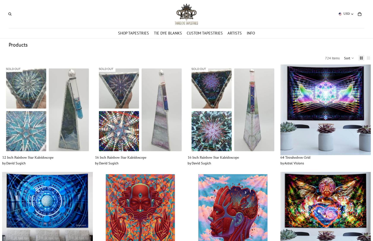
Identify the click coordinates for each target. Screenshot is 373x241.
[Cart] (359, 14)
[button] (349, 58)
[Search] (10, 14)
